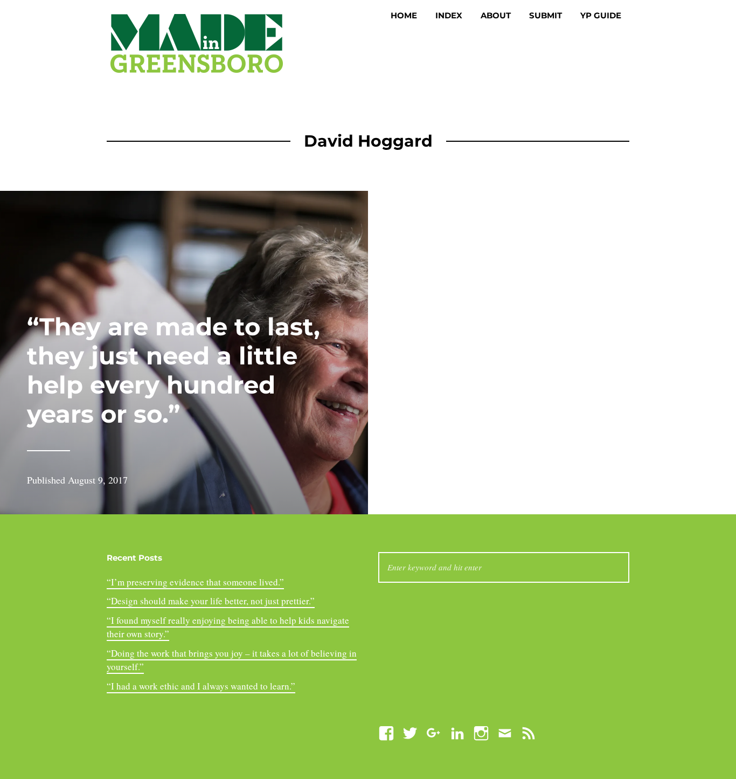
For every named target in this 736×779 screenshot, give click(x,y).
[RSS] (528, 732)
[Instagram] (481, 732)
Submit (545, 15)
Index (448, 15)
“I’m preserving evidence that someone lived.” (195, 582)
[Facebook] (386, 732)
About (496, 15)
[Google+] (434, 732)
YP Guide (600, 15)
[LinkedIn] (457, 732)
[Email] (505, 732)
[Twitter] (410, 732)
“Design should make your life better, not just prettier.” (211, 601)
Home (404, 15)
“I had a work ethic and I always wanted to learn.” (201, 686)
